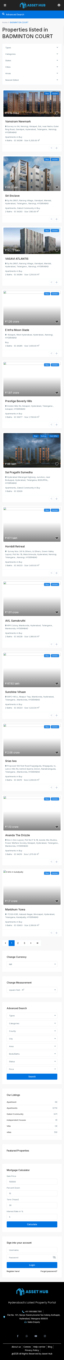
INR (10, 964)
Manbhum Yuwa (15, 909)
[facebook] (18, 1334)
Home (5, 22)
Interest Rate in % (15, 1211)
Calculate (32, 1224)
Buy (20, 137)
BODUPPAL (43, 480)
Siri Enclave (12, 195)
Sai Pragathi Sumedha (19, 472)
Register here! (13, 1271)
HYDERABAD (11, 132)
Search (32, 1076)
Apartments (10, 137)
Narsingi (52, 129)
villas (9, 1132)
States (8, 60)
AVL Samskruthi (15, 620)
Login (32, 1265)
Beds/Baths (14, 1054)
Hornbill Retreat (15, 546)
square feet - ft (16, 990)
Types (8, 47)
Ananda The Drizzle (17, 835)
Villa (9, 1126)
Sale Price (11, 1176)
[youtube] (36, 1334)
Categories (10, 54)
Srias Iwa (11, 761)
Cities (8, 67)
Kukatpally (21, 917)
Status (12, 1061)
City (11, 1038)
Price (11, 1069)
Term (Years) (13, 1199)
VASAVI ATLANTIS (16, 258)
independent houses (16, 1120)
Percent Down (13, 1188)
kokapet (9, 409)
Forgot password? (49, 1271)
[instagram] (45, 1334)
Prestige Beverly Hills (18, 401)
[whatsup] (27, 1334)
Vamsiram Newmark (18, 121)
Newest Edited (12, 80)
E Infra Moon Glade (17, 330)
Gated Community (25, 208)
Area (11, 1046)
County (12, 1031)
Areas (8, 73)
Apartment (11, 1102)
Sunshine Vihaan (15, 692)
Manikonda (10, 628)
